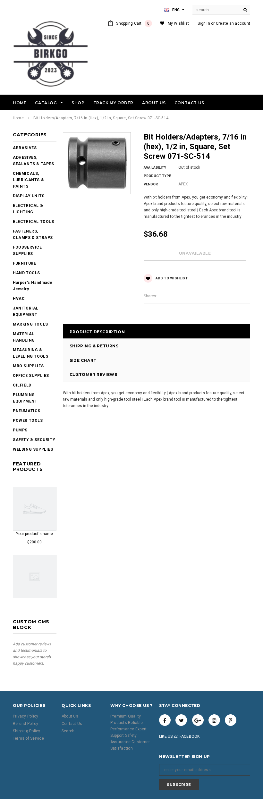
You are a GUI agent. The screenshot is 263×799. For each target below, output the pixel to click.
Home (18, 118)
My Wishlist (178, 23)
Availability (155, 168)
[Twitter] (181, 720)
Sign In (204, 23)
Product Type (157, 176)
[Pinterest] (230, 720)
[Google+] (198, 720)
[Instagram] (214, 720)
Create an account (233, 23)
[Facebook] (165, 720)
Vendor (151, 184)
